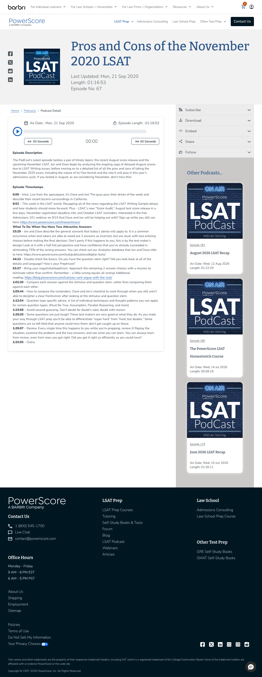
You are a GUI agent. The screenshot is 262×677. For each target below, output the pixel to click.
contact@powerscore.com (35, 538)
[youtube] (227, 645)
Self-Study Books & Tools (122, 522)
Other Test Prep (211, 21)
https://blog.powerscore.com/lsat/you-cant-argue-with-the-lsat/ (68, 277)
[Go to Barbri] (17, 7)
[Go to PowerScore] (27, 21)
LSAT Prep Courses (117, 509)
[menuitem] (47, 7)
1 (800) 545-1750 (29, 525)
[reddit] (245, 645)
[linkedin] (218, 645)
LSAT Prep (121, 21)
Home (15, 111)
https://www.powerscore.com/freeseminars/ (50, 222)
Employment (18, 604)
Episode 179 (197, 444)
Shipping (15, 597)
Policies (14, 624)
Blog (106, 535)
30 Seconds (40, 141)
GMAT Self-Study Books (216, 558)
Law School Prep (184, 21)
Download (192, 120)
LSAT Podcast (113, 541)
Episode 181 (197, 245)
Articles (108, 554)
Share (189, 141)
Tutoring (108, 516)
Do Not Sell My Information (29, 637)
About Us (15, 591)
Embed (190, 131)
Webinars (110, 548)
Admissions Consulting (152, 21)
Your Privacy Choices (24, 643)
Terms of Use (18, 631)
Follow (190, 152)
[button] (243, 7)
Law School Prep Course (216, 516)
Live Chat (22, 532)
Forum (107, 528)
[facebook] (201, 645)
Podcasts (30, 111)
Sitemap (14, 610)
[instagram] (236, 645)
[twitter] (210, 645)
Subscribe (192, 110)
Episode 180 (197, 341)
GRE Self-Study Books (214, 551)
